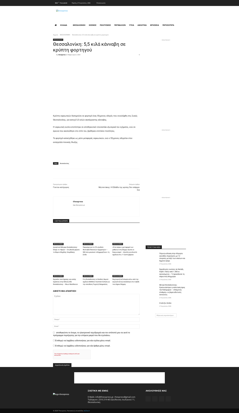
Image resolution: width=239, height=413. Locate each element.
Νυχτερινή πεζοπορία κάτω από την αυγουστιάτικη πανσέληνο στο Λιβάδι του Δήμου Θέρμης (125, 281)
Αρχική (55, 35)
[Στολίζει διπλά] (152, 306)
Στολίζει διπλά (165, 303)
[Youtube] (184, 2)
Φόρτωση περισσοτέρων (165, 315)
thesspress (61, 55)
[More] (112, 59)
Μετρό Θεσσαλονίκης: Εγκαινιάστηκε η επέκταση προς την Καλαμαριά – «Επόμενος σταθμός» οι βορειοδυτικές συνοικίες (172, 290)
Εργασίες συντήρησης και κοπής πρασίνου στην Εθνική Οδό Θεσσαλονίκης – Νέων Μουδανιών (65, 281)
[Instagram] (174, 2)
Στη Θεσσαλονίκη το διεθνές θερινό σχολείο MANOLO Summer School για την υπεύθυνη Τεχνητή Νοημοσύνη (96, 281)
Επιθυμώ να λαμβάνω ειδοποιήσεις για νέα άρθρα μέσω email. (82, 346)
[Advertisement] (165, 56)
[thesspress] (75, 13)
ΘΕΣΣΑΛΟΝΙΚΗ (65, 35)
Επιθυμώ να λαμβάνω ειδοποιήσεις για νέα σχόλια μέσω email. (83, 341)
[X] (179, 2)
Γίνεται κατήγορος (61, 187)
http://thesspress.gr (79, 205)
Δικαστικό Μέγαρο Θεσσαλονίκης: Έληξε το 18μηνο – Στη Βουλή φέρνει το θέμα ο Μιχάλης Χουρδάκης (66, 249)
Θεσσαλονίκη (64, 163)
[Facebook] (169, 2)
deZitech (87, 411)
